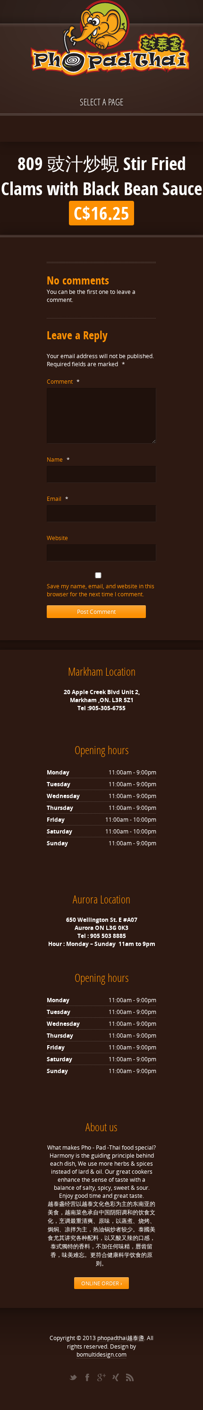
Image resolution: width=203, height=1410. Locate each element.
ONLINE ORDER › (101, 1283)
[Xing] (116, 1377)
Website (57, 538)
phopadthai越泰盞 (120, 1338)
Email (57, 499)
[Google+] (101, 1377)
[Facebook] (87, 1377)
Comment (63, 382)
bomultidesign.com (101, 1354)
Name (58, 460)
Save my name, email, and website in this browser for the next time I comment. (100, 590)
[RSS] (130, 1377)
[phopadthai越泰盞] (101, 39)
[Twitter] (73, 1377)
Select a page (101, 102)
